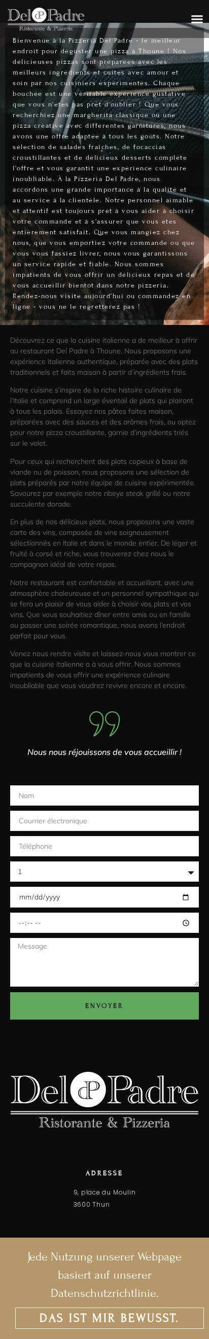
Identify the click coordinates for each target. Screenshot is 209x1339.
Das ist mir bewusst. (110, 1318)
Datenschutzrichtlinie (103, 1293)
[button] (196, 19)
